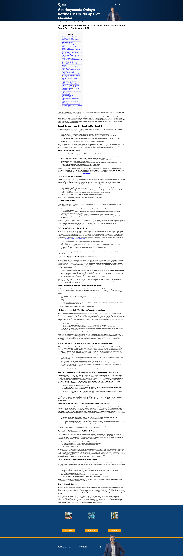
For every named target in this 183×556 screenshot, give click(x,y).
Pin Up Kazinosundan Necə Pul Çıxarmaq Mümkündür (70, 81)
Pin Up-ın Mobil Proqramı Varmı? (71, 104)
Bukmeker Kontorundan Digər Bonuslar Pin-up (70, 47)
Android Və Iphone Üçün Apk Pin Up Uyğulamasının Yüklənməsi (72, 50)
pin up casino (86, 173)
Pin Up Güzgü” (66, 94)
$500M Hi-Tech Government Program (92, 525)
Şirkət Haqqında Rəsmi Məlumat (70, 84)
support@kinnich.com (64, 547)
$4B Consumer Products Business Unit (114, 525)
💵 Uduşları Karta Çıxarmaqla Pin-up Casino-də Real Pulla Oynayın (71, 74)
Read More (70, 531)
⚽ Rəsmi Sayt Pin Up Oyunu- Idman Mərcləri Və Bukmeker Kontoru (72, 106)
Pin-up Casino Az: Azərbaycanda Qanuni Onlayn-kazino (71, 70)
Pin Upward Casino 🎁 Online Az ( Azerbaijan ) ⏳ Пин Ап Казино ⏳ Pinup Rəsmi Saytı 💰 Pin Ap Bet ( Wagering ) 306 (71, 87)
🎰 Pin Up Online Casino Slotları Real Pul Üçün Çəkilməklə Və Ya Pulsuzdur (70, 78)
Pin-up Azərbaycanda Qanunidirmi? (71, 41)
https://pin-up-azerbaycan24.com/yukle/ (74, 238)
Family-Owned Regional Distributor (68, 525)
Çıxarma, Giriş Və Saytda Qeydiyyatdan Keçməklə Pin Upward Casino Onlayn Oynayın (72, 59)
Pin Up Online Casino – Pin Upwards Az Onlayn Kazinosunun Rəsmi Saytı (71, 56)
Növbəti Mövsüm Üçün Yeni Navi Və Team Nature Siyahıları (71, 53)
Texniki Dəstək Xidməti (68, 72)
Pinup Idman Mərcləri (67, 95)
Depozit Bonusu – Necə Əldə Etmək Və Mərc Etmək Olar (71, 37)
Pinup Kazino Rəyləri (67, 42)
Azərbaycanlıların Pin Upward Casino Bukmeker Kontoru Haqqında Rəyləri (72, 64)
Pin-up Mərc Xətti (66, 96)
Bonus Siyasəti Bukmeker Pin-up (70, 39)
